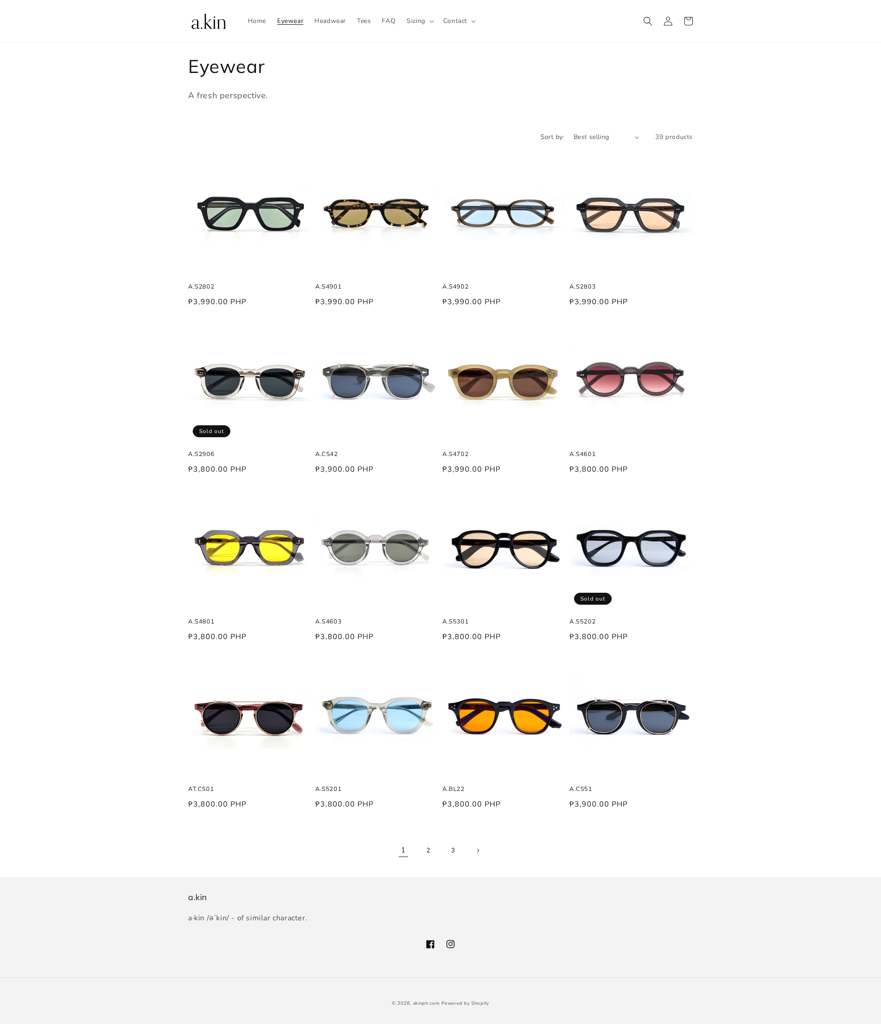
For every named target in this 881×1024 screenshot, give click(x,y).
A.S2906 (201, 453)
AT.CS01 (201, 788)
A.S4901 (328, 286)
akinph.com (426, 1003)
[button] (419, 21)
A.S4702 (455, 453)
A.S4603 (328, 621)
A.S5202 (582, 621)
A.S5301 (455, 621)
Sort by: (552, 137)
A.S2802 (201, 286)
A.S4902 (455, 286)
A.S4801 (201, 621)
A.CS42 (326, 453)
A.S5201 (328, 788)
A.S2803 (582, 286)
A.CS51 (580, 788)
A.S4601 (582, 453)
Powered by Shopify (465, 1003)
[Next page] (478, 850)
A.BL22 (453, 788)
